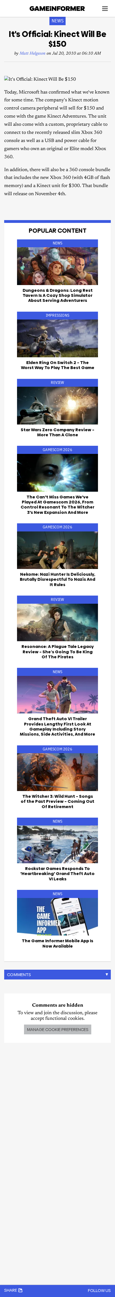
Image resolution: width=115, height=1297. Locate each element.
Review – (57, 432)
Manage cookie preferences (57, 1029)
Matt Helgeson (32, 54)
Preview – (57, 801)
